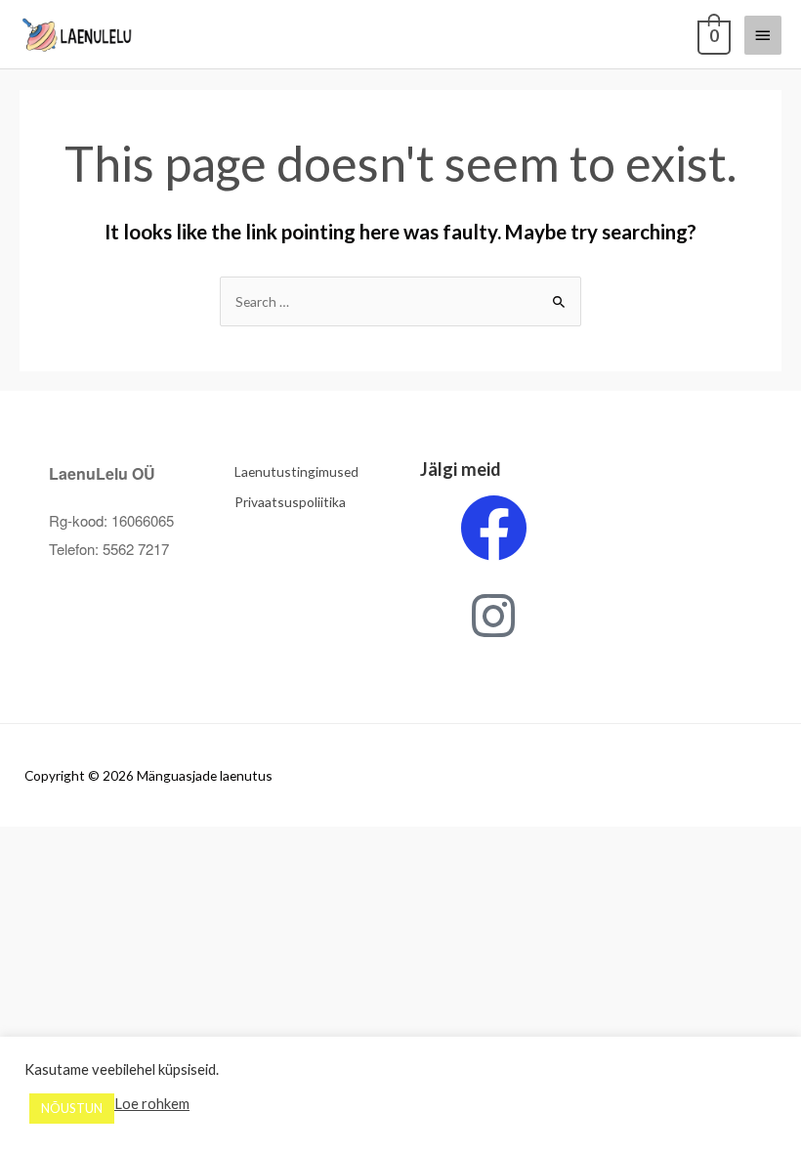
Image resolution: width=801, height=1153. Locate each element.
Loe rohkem (152, 1103)
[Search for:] (400, 301)
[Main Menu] (762, 35)
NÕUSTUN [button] (72, 1108)
